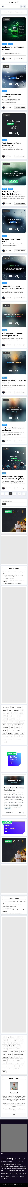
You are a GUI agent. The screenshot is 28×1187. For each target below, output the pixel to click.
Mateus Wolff (8, 58)
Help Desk (14, 713)
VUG (17, 736)
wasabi (22, 736)
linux (18, 716)
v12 (13, 730)
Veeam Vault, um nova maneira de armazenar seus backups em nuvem (13, 287)
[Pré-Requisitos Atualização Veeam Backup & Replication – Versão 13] (14, 458)
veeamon (16, 733)
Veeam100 (10, 733)
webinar (4, 739)
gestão (8, 713)
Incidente (4, 716)
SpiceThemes (23, 1184)
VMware (11, 736)
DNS (22, 710)
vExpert (22, 733)
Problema (22, 721)
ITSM (14, 716)
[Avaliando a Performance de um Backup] (14, 409)
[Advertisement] (14, 550)
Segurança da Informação (18, 724)
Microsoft (4, 718)
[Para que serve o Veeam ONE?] (14, 221)
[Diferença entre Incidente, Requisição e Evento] (14, 315)
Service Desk (5, 727)
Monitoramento (12, 718)
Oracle (16, 721)
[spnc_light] (24, 6)
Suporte (12, 727)
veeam (4, 733)
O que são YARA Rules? (9, 578)
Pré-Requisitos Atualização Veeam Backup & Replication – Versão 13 (13, 477)
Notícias (10, 188)
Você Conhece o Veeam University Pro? (11, 144)
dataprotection (16, 710)
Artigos (4, 91)
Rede (4, 724)
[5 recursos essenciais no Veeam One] (14, 76)
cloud (10, 710)
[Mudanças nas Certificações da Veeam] (14, 29)
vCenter (18, 730)
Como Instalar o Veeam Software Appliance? (13, 583)
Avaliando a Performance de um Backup (13, 429)
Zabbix (4, 742)
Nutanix (11, 721)
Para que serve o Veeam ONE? (11, 240)
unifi (9, 730)
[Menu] (2, 6)
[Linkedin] (14, 1114)
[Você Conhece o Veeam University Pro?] (14, 125)
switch (17, 727)
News (4, 473)
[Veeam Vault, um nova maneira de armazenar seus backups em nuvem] (14, 268)
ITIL (9, 716)
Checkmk (4, 710)
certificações (19, 707)
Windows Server (18, 739)
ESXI (4, 713)
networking (5, 721)
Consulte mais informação (20, 58)
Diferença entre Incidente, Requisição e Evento (12, 334)
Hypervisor (21, 713)
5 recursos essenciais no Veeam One (11, 95)
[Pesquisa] (21, 6)
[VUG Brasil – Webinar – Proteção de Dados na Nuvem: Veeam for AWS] (14, 173)
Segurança (9, 724)
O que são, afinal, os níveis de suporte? (14, 382)
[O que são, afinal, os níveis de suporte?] (14, 362)
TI (21, 727)
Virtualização (5, 736)
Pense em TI (13, 2)
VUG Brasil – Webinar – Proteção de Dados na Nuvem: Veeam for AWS (12, 193)
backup (13, 707)
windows (10, 739)
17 (19, 494)
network (18, 718)
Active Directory (6, 707)
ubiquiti (4, 730)
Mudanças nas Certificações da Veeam (13, 48)
